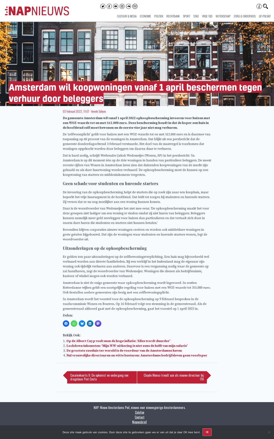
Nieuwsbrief (139, 422)
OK (207, 432)
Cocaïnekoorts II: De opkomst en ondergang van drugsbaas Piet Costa (99, 377)
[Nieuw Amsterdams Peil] (37, 14)
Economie (145, 16)
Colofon (139, 412)
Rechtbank (173, 16)
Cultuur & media (127, 16)
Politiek (158, 16)
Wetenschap (223, 16)
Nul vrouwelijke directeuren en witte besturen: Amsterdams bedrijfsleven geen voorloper (136, 355)
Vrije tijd (207, 16)
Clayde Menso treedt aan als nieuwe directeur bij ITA (174, 377)
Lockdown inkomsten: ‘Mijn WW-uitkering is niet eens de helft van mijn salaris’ (127, 346)
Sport (186, 16)
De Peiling (264, 16)
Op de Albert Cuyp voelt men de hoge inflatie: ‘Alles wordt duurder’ (118, 341)
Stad (196, 16)
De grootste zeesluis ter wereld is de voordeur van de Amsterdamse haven (124, 351)
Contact (139, 417)
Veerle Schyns (98, 111)
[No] (269, 432)
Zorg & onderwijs (245, 16)
